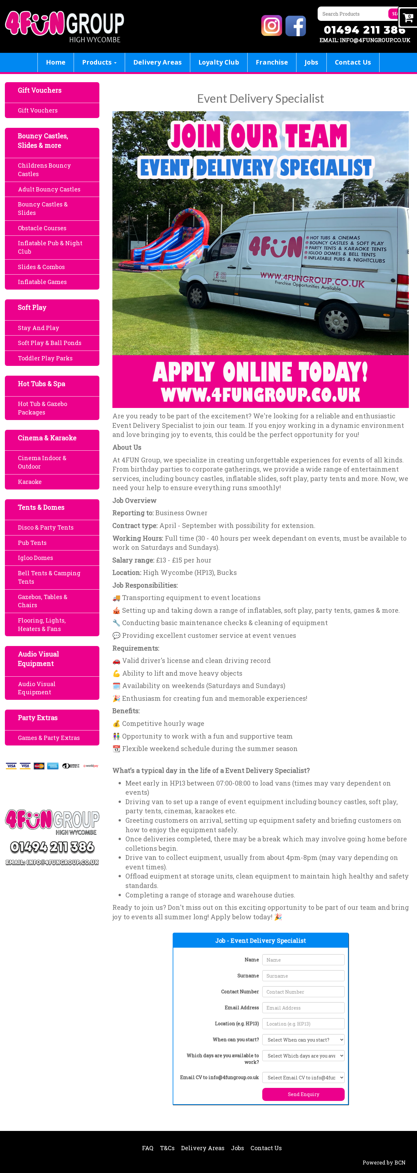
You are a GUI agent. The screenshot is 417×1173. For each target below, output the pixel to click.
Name (252, 959)
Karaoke (30, 482)
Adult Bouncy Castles (49, 189)
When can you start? (236, 1039)
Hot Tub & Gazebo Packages (42, 408)
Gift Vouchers (38, 110)
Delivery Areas (157, 62)
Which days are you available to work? (223, 1058)
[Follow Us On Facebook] (296, 25)
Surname (248, 975)
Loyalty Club (218, 62)
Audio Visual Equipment (37, 688)
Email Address (242, 1007)
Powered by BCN (384, 1162)
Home (55, 62)
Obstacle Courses (42, 228)
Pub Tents (32, 543)
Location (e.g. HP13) (237, 1023)
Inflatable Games (42, 282)
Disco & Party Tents (46, 527)
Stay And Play (38, 328)
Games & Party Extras (49, 738)
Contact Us (353, 62)
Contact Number (240, 991)
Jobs (311, 62)
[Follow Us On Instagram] (272, 25)
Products (97, 62)
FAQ (147, 1148)
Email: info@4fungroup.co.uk (365, 40)
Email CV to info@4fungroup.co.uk (219, 1077)
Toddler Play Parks (45, 358)
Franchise (272, 62)
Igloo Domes (35, 558)
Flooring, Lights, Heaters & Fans (42, 624)
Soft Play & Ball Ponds (49, 343)
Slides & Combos (41, 267)
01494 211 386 (365, 30)
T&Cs (167, 1148)
